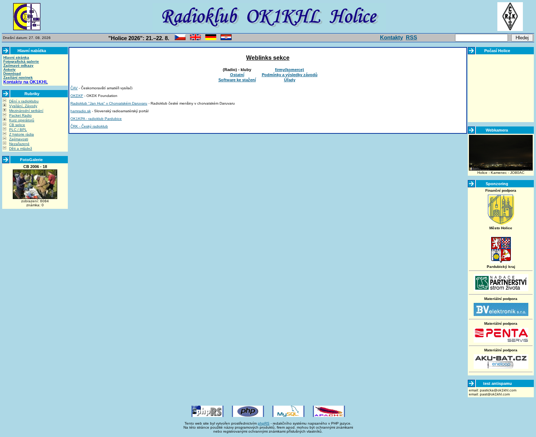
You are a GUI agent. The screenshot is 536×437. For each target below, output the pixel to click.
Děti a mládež (20, 149)
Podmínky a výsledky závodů (290, 75)
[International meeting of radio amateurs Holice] (195, 39)
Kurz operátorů (21, 120)
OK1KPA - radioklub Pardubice (96, 119)
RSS (411, 37)
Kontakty (391, 37)
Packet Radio (20, 115)
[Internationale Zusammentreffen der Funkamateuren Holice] (210, 39)
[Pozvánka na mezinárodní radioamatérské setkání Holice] (180, 39)
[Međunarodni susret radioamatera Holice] (226, 39)
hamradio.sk (80, 111)
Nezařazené (19, 144)
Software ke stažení (237, 80)
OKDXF (76, 96)
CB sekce (17, 125)
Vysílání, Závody (23, 106)
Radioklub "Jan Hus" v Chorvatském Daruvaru (108, 103)
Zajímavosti (18, 139)
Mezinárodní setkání (26, 111)
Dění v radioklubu (24, 101)
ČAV (74, 88)
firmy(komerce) (289, 69)
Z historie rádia (21, 134)
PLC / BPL (18, 130)
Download (12, 73)
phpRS (263, 423)
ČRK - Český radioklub (89, 126)
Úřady (289, 80)
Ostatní (237, 75)
